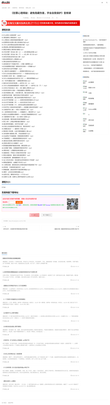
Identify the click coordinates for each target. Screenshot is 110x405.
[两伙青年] (6, 2)
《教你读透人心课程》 (9, 381)
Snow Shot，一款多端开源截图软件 (92, 65)
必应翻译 (91, 82)
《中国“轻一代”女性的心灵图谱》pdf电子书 (16, 340)
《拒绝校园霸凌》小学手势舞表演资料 (93, 68)
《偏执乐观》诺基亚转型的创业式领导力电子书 (66, 229)
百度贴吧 (91, 125)
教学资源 (21, 7)
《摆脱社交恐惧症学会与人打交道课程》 (15, 285)
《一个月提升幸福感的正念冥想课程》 (14, 299)
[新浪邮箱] (85, 98)
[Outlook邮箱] (85, 110)
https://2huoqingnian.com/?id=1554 (17, 221)
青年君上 (26, 18)
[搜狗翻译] (85, 103)
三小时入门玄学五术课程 (89, 53)
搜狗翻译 (91, 104)
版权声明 (10, 402)
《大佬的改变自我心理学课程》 (12, 326)
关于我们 (4, 402)
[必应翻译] (85, 82)
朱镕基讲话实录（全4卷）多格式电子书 (93, 59)
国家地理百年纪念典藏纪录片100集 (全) (93, 62)
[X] (84, 113)
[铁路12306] (85, 87)
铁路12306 (91, 87)
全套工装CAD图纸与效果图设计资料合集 (94, 56)
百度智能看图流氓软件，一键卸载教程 (93, 45)
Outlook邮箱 (92, 109)
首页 (9, 7)
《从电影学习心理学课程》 (11, 313)
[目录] (102, 2)
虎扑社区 (91, 120)
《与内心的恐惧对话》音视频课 (12, 354)
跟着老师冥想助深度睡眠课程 (12, 258)
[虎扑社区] (85, 119)
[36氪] (85, 92)
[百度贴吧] (85, 125)
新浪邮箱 (91, 98)
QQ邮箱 (90, 131)
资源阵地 (14, 7)
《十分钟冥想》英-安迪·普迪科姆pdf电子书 (16, 367)
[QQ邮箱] (85, 130)
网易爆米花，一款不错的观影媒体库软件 (94, 71)
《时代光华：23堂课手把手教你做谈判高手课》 (15, 229)
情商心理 (28, 7)
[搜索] (106, 2)
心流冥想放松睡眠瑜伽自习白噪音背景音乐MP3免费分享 (20, 272)
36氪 (90, 93)
